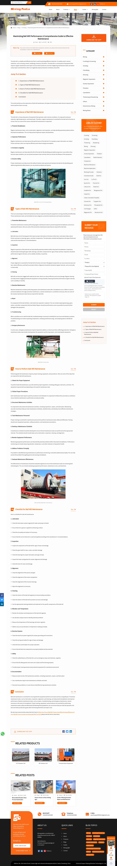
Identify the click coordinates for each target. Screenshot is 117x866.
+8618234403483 (56, 4)
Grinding (24, 27)
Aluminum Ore (99, 212)
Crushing (86, 135)
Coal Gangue (87, 209)
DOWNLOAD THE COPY (24, 732)
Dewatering (96, 143)
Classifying (86, 70)
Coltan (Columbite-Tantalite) (91, 198)
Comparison (87, 161)
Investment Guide (88, 176)
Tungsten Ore (97, 201)
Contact (104, 9)
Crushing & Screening (89, 61)
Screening (94, 135)
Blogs (75, 9)
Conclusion (22, 97)
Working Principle (89, 172)
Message (38, 53)
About (57, 9)
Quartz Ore (87, 183)
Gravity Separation (88, 84)
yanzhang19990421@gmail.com (77, 4)
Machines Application (90, 168)
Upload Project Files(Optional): (92, 277)
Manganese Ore (98, 190)
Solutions (99, 172)
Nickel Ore (96, 187)
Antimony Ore (87, 205)
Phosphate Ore (98, 205)
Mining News (87, 110)
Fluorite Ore (96, 183)
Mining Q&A (95, 9)
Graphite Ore (87, 190)
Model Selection (97, 157)
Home (50, 9)
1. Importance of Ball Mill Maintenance (31, 81)
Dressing (85, 75)
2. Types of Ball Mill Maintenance (29, 85)
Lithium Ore (87, 187)
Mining (85, 57)
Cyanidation (86, 93)
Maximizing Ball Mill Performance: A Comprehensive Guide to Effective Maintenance (48, 27)
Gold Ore (98, 176)
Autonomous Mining (89, 106)
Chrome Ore (87, 201)
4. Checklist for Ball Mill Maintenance (30, 93)
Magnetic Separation (89, 79)
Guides (84, 9)
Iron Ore (86, 179)
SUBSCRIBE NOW (22, 850)
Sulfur (95, 209)
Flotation (85, 88)
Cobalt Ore (87, 194)
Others (85, 101)
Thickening (87, 143)
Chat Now (50, 53)
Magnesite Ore (88, 212)
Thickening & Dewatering (90, 97)
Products (65, 9)
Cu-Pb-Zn (94, 179)
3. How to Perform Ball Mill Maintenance (31, 89)
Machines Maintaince (89, 165)
